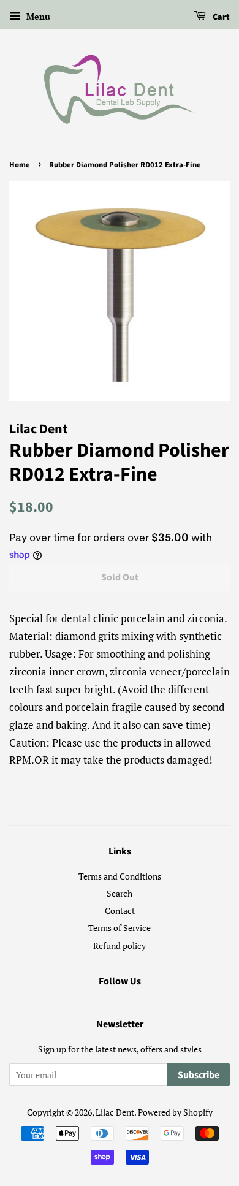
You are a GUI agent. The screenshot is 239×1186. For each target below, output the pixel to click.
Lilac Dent (115, 1112)
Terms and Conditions (119, 876)
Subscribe (198, 1075)
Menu (37, 16)
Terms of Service (119, 927)
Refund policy (119, 945)
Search (119, 893)
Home (19, 164)
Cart (220, 17)
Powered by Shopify (175, 1112)
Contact (120, 910)
